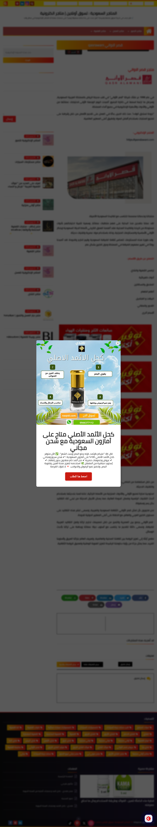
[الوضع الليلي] (148, 818)
